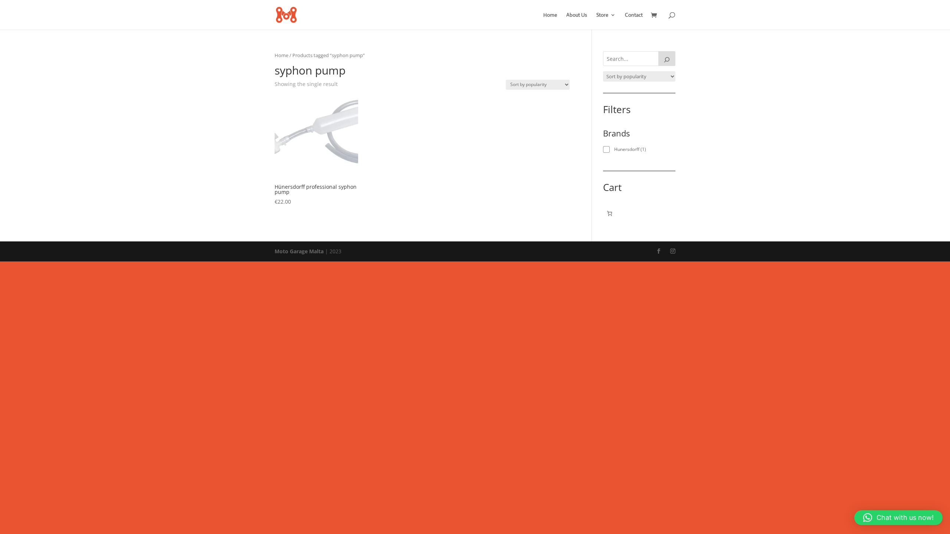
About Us (576, 15)
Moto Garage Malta (299, 251)
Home (550, 15)
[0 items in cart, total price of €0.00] (609, 213)
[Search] (666, 58)
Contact (634, 15)
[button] (898, 517)
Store (602, 15)
